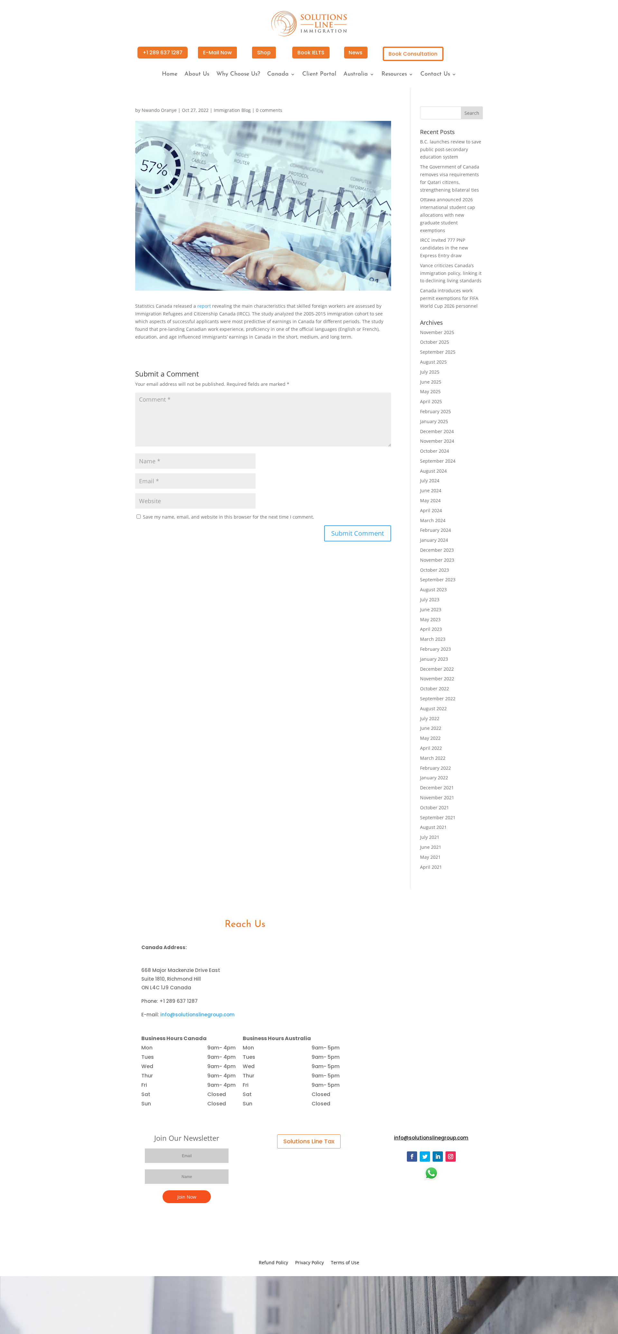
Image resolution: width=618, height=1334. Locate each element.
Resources (394, 74)
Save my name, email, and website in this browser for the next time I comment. (228, 517)
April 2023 (431, 629)
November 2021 (437, 797)
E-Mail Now (217, 52)
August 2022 (433, 708)
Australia (355, 74)
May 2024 (430, 500)
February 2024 (435, 530)
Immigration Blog (232, 110)
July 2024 (429, 480)
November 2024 (437, 441)
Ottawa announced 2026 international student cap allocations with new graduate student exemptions (447, 214)
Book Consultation (413, 54)
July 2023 (429, 599)
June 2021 (430, 847)
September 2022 (437, 698)
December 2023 (437, 550)
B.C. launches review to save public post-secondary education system (450, 149)
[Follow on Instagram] (450, 1156)
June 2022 (430, 728)
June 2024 (430, 490)
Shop (264, 52)
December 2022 (437, 669)
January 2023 (434, 659)
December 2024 (437, 431)
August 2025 (433, 362)
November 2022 (437, 679)
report (204, 306)
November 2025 (437, 332)
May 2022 (430, 738)
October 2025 (434, 342)
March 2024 (432, 520)
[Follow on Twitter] (425, 1156)
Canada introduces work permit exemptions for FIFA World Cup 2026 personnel (449, 298)
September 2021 (437, 817)
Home (169, 74)
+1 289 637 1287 (163, 52)
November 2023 (437, 560)
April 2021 (431, 867)
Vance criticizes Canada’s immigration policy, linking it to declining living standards (451, 273)
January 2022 (434, 778)
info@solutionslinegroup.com (197, 1014)
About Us (196, 74)
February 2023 (435, 649)
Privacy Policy (309, 1263)
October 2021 (434, 807)
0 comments (269, 110)
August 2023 (433, 589)
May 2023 (430, 619)
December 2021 (437, 788)
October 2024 (434, 451)
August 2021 (433, 827)
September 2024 (437, 461)
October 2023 (434, 570)
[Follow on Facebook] (412, 1156)
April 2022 (431, 748)
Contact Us (435, 74)
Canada (278, 74)
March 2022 (432, 758)
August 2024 (433, 471)
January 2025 (434, 421)
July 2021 (429, 837)
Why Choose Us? (238, 74)
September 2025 (437, 352)
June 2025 (430, 382)
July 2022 (429, 718)
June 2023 (430, 609)
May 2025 (430, 391)
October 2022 (434, 688)
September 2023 (437, 579)
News (355, 52)
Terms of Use (345, 1263)
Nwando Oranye (159, 110)
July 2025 (429, 372)
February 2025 (435, 411)
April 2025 (431, 401)
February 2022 (435, 768)
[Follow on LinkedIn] (438, 1156)
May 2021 (430, 857)
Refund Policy (273, 1263)
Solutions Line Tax (308, 1141)
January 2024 (434, 540)
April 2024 (431, 510)
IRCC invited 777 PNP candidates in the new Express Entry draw (444, 248)
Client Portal (319, 74)
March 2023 (432, 639)
